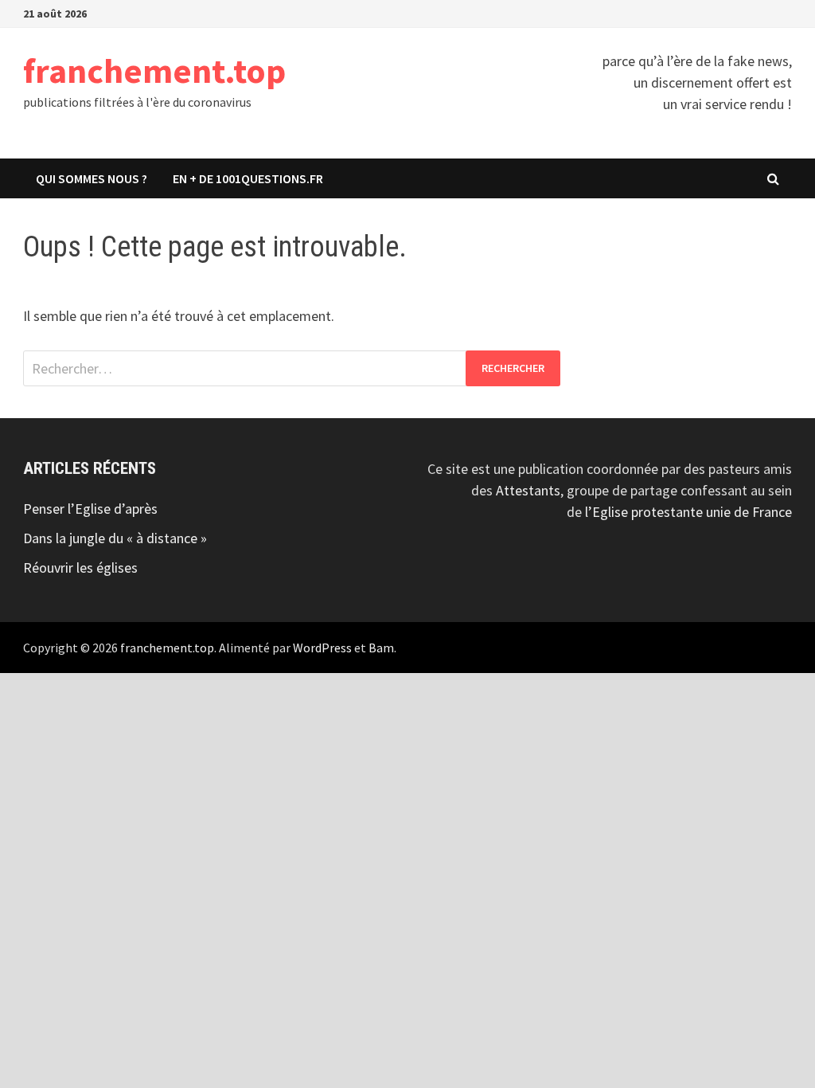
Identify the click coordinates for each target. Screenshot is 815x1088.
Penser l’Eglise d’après (90, 508)
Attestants (528, 490)
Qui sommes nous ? (91, 178)
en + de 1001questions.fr (248, 178)
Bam (381, 648)
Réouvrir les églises (80, 567)
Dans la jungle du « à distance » (115, 538)
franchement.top (154, 70)
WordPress (322, 648)
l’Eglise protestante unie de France (688, 512)
